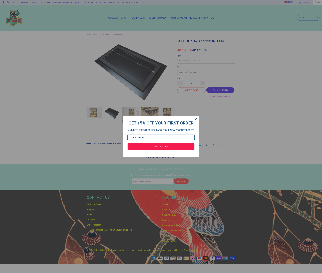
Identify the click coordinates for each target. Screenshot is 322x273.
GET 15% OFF (161, 146)
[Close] (196, 119)
